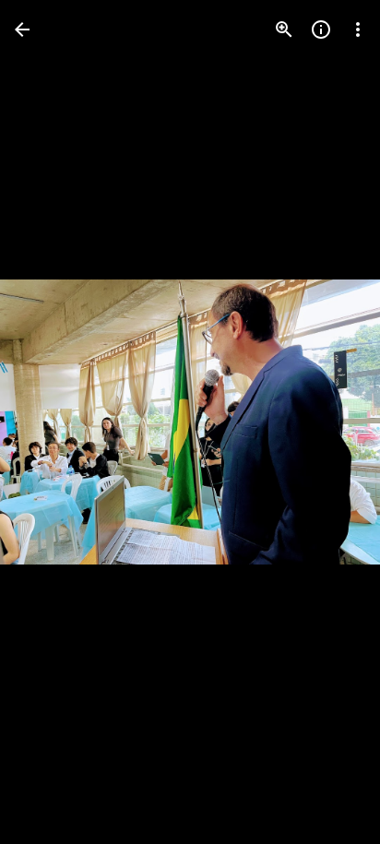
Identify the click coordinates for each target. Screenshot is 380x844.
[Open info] (321, 29)
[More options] (357, 29)
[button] (51, 422)
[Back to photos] (22, 29)
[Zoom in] (284, 29)
